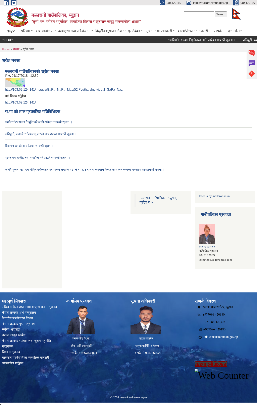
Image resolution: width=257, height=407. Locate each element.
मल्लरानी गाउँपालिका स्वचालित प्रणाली (25, 358)
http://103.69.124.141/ (20, 102)
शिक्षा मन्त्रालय (11, 352)
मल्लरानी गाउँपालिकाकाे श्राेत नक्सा (32, 71)
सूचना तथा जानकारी (159, 31)
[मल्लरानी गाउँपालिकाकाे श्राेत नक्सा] (15, 82)
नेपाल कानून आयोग (13, 335)
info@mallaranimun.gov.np (221, 336)
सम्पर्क (218, 31)
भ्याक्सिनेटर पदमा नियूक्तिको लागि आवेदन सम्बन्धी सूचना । (195, 40)
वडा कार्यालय (44, 31)
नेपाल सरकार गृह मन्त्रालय (18, 324)
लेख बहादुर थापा (207, 246)
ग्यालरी (203, 31)
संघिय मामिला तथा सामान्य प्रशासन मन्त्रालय (29, 307)
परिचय (25, 31)
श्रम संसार (235, 31)
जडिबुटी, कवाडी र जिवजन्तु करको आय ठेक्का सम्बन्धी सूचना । (41, 134)
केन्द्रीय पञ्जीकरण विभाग (17, 318)
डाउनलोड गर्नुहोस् (12, 363)
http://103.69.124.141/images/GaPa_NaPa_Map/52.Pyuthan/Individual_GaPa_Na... (64, 89)
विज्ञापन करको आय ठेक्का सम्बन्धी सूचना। (29, 146)
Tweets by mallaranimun (214, 196)
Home (6, 49)
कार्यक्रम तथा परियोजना (73, 31)
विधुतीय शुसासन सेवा (108, 31)
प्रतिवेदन (134, 31)
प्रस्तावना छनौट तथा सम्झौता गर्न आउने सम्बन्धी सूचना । (37, 157)
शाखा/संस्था (185, 31)
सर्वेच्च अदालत (11, 329)
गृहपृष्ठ (11, 31)
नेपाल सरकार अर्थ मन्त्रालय (19, 313)
